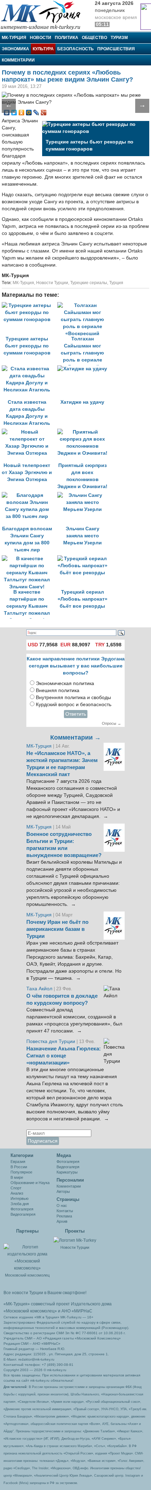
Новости (40, 37)
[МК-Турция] (44, 15)
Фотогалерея (22, 1209)
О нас (62, 1205)
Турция (116, 282)
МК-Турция (14, 37)
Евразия (18, 1161)
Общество (94, 37)
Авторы (63, 1191)
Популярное (21, 1172)
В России (19, 1167)
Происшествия (116, 48)
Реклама (64, 1216)
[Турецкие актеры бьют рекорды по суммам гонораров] (29, 305)
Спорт (16, 1188)
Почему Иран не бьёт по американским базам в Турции (57, 929)
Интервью (19, 1198)
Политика (66, 37)
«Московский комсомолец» (30, 1311)
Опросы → (111, 723)
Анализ (17, 1193)
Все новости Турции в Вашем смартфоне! (45, 1292)
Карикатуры (67, 1172)
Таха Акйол (39, 988)
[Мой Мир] (29, 112)
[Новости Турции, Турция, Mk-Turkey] (74, 1240)
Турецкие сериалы (88, 282)
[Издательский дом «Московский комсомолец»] (27, 1253)
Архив (62, 1221)
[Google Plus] (43, 112)
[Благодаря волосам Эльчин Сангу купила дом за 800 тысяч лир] (29, 495)
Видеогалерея (23, 1214)
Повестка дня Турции (51, 1041)
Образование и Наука (30, 1183)
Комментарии (18, 60)
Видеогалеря (68, 1167)
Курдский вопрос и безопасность (73, 704)
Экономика (15, 48)
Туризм (119, 37)
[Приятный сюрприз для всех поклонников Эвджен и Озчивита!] (84, 432)
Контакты (65, 1211)
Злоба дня (20, 1204)
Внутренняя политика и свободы (73, 697)
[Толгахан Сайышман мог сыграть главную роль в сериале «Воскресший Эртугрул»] (84, 305)
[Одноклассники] (21, 112)
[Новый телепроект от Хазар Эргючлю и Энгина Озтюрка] (29, 432)
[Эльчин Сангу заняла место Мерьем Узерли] (84, 495)
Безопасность (75, 48)
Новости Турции (52, 282)
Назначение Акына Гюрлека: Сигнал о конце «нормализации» (63, 1056)
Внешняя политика (57, 690)
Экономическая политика (65, 683)
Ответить (75, 714)
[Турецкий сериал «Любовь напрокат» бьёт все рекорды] (84, 558)
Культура (43, 48)
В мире (17, 1177)
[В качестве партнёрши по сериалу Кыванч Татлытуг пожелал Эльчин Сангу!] (29, 558)
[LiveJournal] (36, 112)
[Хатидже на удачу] (84, 368)
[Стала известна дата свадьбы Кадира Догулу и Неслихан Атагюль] (29, 368)
